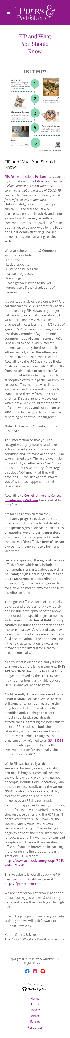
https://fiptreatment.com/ (24, 884)
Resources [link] (35, 1027)
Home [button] (35, 998)
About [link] (35, 1004)
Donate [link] (35, 1010)
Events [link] (35, 1022)
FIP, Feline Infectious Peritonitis (27, 176)
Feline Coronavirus (48, 181)
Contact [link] (35, 1016)
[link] (35, 12)
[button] (9, 12)
